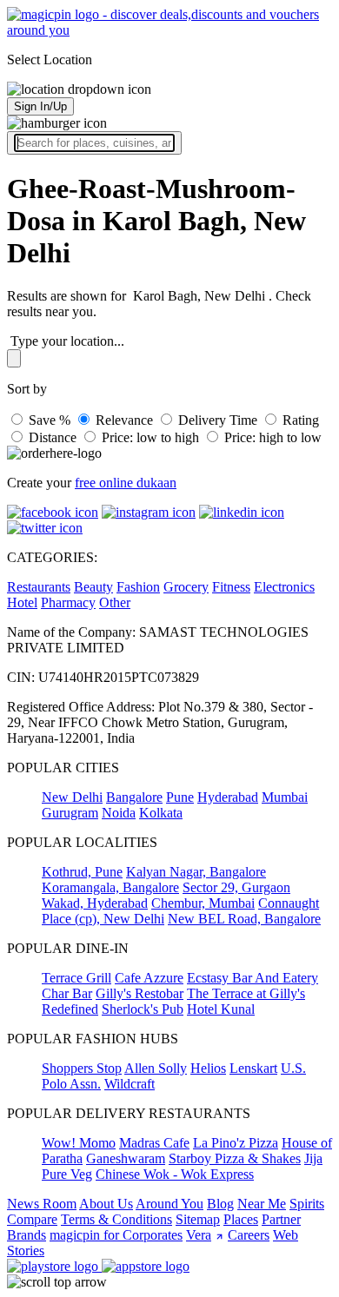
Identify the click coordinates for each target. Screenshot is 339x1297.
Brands (26, 1235)
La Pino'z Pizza (235, 1142)
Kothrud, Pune (82, 871)
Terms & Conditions (116, 1219)
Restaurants (38, 586)
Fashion (138, 586)
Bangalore (134, 797)
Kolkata (161, 812)
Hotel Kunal (221, 1009)
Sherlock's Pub (142, 1009)
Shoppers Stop (82, 1068)
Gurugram (70, 812)
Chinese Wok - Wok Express (175, 1174)
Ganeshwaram (125, 1158)
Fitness (231, 586)
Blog (220, 1203)
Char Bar (67, 993)
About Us (106, 1203)
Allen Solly (155, 1068)
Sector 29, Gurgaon (236, 887)
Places (240, 1219)
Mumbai (285, 797)
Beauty (93, 586)
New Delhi (72, 797)
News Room (41, 1203)
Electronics (284, 586)
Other (114, 602)
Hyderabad (227, 797)
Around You (169, 1203)
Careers (248, 1235)
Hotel (22, 602)
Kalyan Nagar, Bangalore (196, 871)
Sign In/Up (40, 106)
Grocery (186, 586)
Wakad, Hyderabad (95, 903)
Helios (208, 1068)
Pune (180, 797)
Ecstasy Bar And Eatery (252, 977)
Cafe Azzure (149, 977)
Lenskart (253, 1068)
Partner (281, 1219)
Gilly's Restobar (139, 993)
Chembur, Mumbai (203, 903)
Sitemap (198, 1219)
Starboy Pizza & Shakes (235, 1158)
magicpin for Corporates (116, 1235)
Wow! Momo (79, 1142)
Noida (119, 812)
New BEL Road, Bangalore (244, 918)
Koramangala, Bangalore (110, 887)
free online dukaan (125, 482)
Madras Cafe (154, 1142)
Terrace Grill (76, 977)
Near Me (261, 1203)
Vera (198, 1235)
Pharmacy (68, 602)
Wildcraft (129, 1083)
